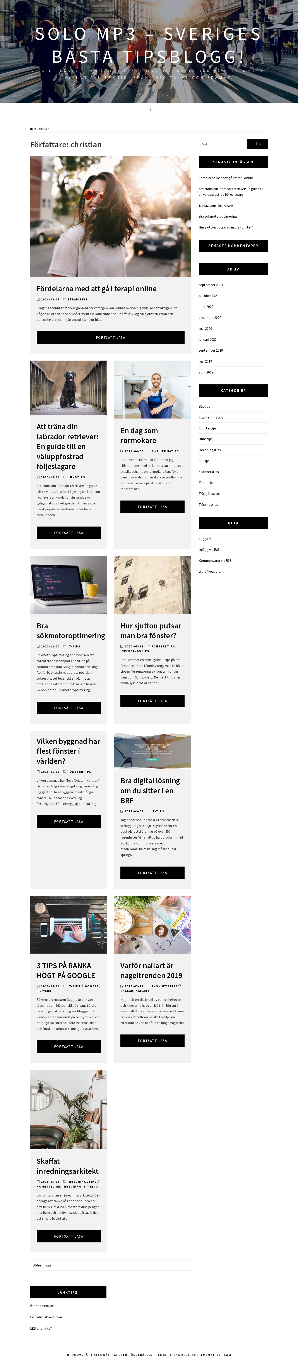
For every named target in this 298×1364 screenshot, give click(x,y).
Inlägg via (209, 549)
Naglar (126, 991)
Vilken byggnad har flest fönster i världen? (68, 751)
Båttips (204, 406)
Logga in (205, 538)
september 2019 (211, 350)
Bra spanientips (42, 1305)
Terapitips (78, 299)
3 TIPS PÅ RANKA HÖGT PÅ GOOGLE (66, 970)
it (38, 991)
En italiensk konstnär (46, 1317)
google (92, 986)
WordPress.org (210, 571)
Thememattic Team (213, 1355)
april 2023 (206, 306)
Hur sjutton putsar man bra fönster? (150, 631)
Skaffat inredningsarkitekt (68, 1166)
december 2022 (210, 317)
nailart (143, 991)
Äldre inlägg (42, 1265)
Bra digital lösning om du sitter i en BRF (150, 790)
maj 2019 (205, 361)
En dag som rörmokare (139, 435)
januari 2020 (208, 339)
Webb (46, 991)
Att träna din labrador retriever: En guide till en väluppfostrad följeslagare (68, 446)
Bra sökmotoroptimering (71, 631)
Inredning (72, 1186)
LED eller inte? (41, 1328)
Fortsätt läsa (110, 337)
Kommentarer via (215, 560)
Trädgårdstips (209, 493)
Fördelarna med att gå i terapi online (97, 288)
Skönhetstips (164, 986)
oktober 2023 (209, 295)
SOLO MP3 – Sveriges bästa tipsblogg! (149, 45)
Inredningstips (134, 651)
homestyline (48, 1186)
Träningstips (208, 504)
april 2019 (206, 372)
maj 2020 (205, 328)
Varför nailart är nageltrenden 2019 (151, 970)
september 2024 (211, 285)
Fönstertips (163, 646)
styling (91, 1186)
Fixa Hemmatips (165, 451)
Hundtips (76, 477)
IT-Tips (74, 646)
